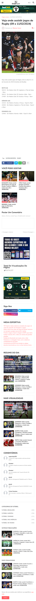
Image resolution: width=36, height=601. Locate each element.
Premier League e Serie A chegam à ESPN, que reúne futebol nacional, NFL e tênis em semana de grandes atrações (18, 334)
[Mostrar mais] (28, 162)
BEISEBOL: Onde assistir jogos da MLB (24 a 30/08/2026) (9, 206)
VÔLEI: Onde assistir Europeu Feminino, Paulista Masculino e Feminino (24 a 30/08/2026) (25, 186)
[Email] (24, 162)
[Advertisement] (18, 137)
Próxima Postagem (28, 232)
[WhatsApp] (20, 162)
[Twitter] (16, 162)
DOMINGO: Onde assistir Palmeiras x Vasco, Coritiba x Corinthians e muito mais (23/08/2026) (23, 388)
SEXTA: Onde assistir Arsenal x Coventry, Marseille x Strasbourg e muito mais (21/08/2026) (23, 442)
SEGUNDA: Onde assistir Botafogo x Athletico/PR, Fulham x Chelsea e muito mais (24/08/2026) (22, 378)
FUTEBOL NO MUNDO (18, 523)
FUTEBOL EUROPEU (18, 513)
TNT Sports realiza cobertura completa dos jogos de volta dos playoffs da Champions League (18, 327)
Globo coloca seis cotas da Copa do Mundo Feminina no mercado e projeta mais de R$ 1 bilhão (18, 330)
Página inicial (5, 17)
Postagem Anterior (8, 232)
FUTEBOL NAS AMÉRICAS (18, 519)
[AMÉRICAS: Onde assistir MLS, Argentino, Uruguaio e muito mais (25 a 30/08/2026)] (7, 543)
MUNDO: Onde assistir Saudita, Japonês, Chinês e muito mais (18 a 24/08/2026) (23, 551)
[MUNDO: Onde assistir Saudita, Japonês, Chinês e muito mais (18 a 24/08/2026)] (7, 552)
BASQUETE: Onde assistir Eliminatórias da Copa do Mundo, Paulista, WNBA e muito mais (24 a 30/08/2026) (9, 186)
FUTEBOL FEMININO (18, 516)
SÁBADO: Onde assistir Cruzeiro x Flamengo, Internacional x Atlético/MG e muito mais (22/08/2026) (22, 566)
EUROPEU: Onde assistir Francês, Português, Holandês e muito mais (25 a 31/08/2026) (23, 533)
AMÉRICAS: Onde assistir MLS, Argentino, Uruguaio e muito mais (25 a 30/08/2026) (23, 542)
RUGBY (19, 158)
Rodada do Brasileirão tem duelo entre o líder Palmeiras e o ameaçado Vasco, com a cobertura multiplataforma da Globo (17, 339)
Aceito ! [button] (5, 598)
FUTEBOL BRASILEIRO (18, 510)
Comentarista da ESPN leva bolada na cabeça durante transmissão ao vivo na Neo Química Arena (17, 344)
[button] (2, 2)
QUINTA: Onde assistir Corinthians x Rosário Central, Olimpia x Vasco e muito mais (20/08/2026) (23, 433)
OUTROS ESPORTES (16, 17)
